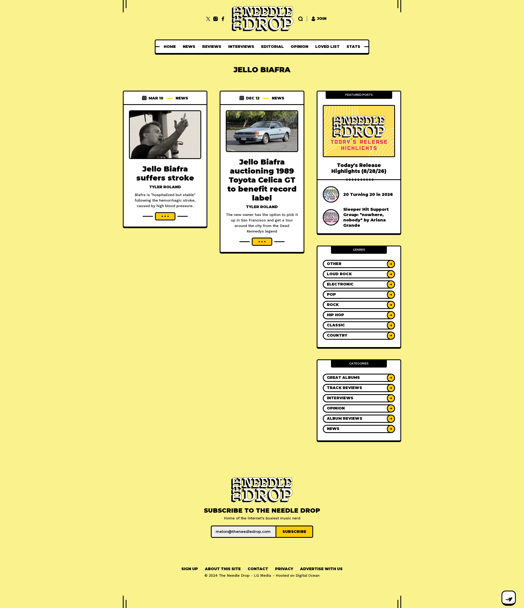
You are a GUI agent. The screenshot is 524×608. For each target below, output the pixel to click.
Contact (258, 569)
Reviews (211, 46)
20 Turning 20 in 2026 (368, 194)
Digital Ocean (308, 575)
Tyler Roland (165, 187)
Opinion (299, 46)
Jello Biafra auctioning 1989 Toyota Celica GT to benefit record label (262, 179)
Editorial (272, 46)
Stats (353, 46)
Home (170, 46)
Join (321, 18)
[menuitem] (170, 46)
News (189, 46)
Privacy (284, 569)
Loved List (327, 46)
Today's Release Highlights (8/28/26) (358, 168)
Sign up (189, 569)
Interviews (241, 46)
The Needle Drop (234, 575)
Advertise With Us (321, 569)
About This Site (223, 569)
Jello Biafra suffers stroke (165, 173)
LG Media (262, 575)
